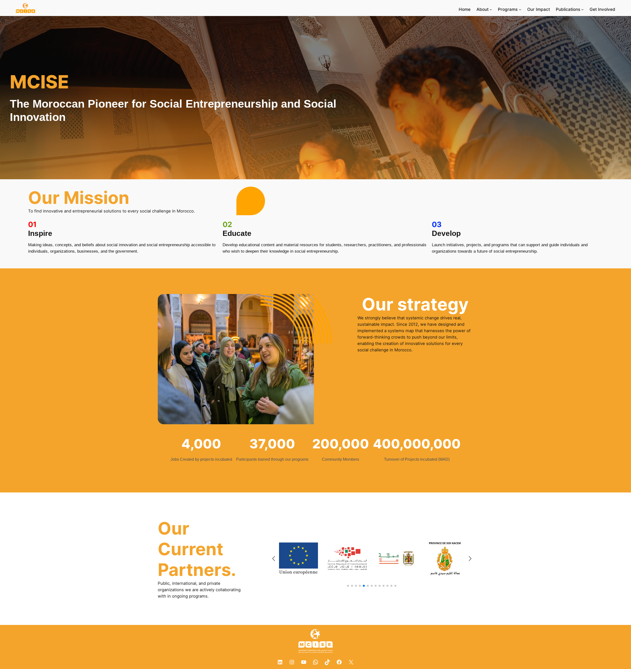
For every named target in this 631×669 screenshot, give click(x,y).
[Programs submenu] (520, 9)
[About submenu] (491, 9)
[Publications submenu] (582, 9)
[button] (348, 586)
